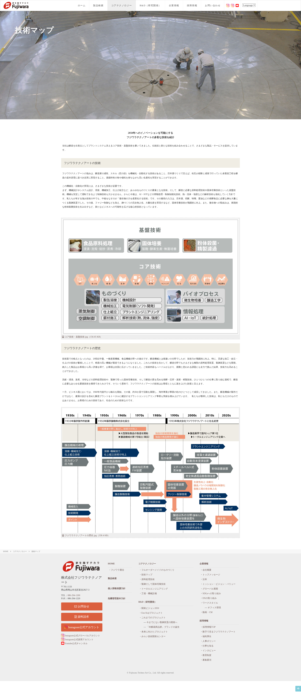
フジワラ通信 (117, 570)
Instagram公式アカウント (83, 627)
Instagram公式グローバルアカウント (82, 635)
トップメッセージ (211, 574)
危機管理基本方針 (116, 598)
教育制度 (207, 655)
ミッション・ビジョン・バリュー (219, 584)
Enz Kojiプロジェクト (152, 613)
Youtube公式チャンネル (75, 643)
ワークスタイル (210, 603)
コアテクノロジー (121, 5)
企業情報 (174, 5)
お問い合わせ (212, 5)
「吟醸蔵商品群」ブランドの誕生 (163, 627)
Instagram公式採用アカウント (78, 639)
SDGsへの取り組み (212, 593)
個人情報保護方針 (116, 588)
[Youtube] (237, 5)
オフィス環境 (214, 607)
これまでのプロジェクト (153, 617)
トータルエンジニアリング (154, 589)
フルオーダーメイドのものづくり (157, 570)
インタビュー (209, 650)
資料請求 (83, 616)
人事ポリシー (209, 641)
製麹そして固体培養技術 (153, 584)
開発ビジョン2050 (150, 608)
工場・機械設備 (149, 593)
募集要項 (207, 660)
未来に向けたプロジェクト (154, 632)
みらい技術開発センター (153, 636)
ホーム (82, 5)
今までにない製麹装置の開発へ (162, 622)
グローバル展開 (210, 589)
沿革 (205, 579)
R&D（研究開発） (150, 5)
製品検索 (98, 5)
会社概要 (207, 570)
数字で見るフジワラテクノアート (219, 632)
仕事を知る (208, 646)
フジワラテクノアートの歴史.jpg (87, 535)
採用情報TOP (209, 627)
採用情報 (192, 5)
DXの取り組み (210, 598)
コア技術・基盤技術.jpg (83, 337)
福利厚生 (207, 636)
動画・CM (207, 612)
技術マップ (36, 551)
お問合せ (83, 606)
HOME (5, 551)
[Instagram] (227, 5)
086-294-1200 (74, 595)
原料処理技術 (148, 579)
